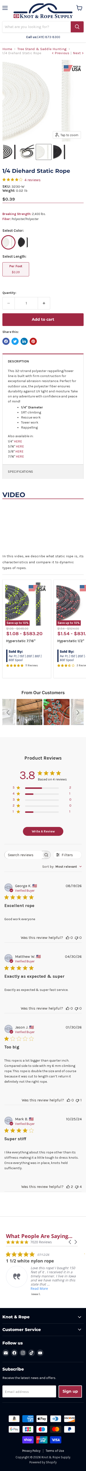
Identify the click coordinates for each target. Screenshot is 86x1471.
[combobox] (62, 867)
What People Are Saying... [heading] (39, 1236)
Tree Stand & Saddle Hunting (42, 49)
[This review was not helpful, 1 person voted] (77, 1100)
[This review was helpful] (68, 1186)
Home (7, 49)
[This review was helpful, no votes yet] (67, 937)
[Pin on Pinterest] (33, 341)
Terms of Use (55, 1451)
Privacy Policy (31, 1451)
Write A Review (43, 831)
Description (18, 361)
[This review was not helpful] (76, 1186)
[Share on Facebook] (6, 341)
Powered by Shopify (43, 1462)
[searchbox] (23, 855)
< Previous (60, 53)
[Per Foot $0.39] (16, 277)
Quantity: (9, 293)
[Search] (77, 26)
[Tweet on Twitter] (15, 341)
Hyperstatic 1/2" (70, 641)
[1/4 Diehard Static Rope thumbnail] (10, 152)
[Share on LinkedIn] (24, 341)
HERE (18, 441)
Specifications (20, 472)
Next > (78, 53)
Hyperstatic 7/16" (20, 641)
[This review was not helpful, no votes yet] (76, 937)
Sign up (70, 1391)
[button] (8, 712)
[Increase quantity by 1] (44, 303)
